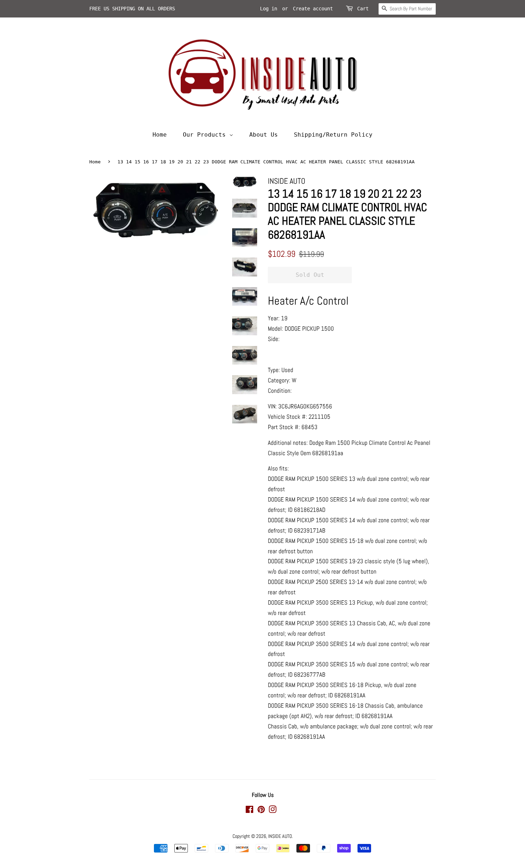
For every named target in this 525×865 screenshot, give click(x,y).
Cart (363, 8)
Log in (268, 8)
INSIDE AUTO (280, 836)
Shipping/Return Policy (333, 134)
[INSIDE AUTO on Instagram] (272, 811)
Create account (313, 8)
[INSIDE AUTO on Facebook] (249, 811)
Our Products (206, 134)
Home (159, 134)
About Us (263, 134)
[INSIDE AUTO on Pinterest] (261, 811)
